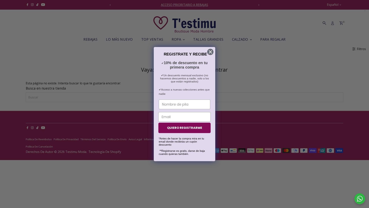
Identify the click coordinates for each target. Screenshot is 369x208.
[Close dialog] (210, 52)
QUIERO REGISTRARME (184, 128)
